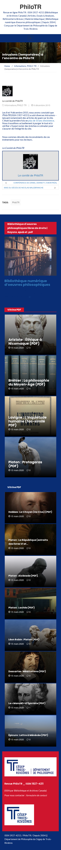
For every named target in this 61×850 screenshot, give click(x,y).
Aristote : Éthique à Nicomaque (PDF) (25, 341)
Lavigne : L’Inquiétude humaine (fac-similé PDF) (27, 421)
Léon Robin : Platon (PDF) (23, 639)
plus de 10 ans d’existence (41, 120)
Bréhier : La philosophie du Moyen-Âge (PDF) (28, 382)
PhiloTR (30, 6)
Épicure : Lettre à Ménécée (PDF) (28, 735)
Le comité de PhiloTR (12, 100)
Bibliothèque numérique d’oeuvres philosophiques (27, 283)
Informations (10, 105)
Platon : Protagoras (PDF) (25, 464)
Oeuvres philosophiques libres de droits (30, 274)
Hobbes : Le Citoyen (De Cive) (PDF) (30, 512)
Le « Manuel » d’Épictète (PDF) (26, 703)
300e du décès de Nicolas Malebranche (23, 187)
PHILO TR (22, 105)
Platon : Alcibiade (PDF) (23, 575)
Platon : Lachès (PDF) (21, 607)
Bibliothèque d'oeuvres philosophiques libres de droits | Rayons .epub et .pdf (27, 228)
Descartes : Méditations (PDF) (27, 671)
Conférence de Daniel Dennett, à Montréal (35, 182)
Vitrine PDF (14, 309)
